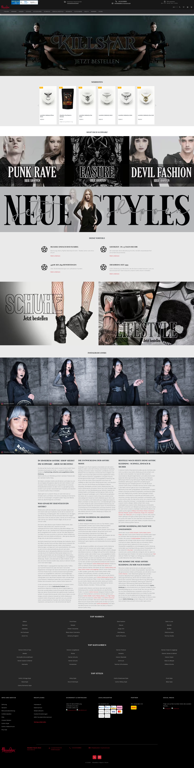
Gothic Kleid (142, 532)
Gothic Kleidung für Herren (105, 577)
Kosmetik (25, 664)
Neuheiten (97, 82)
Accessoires (72, 664)
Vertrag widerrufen (40, 722)
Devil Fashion (121, 621)
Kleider (25, 653)
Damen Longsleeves (73, 650)
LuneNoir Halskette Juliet (125, 115)
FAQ (3, 717)
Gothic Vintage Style (25, 678)
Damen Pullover (121, 650)
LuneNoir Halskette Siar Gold (146, 115)
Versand (4, 707)
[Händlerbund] (81, 710)
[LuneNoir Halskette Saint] (106, 99)
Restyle (126, 512)
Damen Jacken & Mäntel (169, 653)
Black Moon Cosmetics (73, 632)
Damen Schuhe (73, 657)
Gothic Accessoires (102, 603)
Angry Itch (144, 512)
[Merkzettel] (183, 7)
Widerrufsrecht (39, 711)
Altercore (129, 514)
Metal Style (24, 682)
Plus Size (130, 550)
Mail (154, 554)
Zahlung (4, 704)
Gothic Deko (97, 598)
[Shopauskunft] (71, 710)
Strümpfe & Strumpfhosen (25, 657)
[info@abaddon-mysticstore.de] (99, 757)
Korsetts (121, 653)
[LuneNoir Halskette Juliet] (126, 99)
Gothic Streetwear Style (121, 678)
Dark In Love (169, 621)
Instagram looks (97, 353)
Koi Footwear (25, 632)
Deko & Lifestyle (169, 660)
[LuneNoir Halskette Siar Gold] (146, 99)
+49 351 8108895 (122, 1)
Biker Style (169, 682)
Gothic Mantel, (123, 574)
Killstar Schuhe (169, 664)
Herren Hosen (169, 657)
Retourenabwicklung (8, 711)
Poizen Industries (73, 628)
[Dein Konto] (187, 7)
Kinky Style (73, 678)
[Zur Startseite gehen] (8, 7)
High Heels (111, 596)
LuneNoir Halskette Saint (105, 115)
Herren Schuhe (73, 660)
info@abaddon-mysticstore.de (122, 3)
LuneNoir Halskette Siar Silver (85, 115)
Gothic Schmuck (109, 598)
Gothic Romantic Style (25, 685)
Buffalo (169, 628)
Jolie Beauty (121, 632)
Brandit (169, 625)
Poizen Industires (149, 511)
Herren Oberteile (121, 657)
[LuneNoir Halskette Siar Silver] (87, 99)
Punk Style (169, 678)
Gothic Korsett (134, 532)
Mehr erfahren (55, 256)
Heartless (151, 512)
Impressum (37, 704)
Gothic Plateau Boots (98, 596)
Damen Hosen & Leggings (169, 650)
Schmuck (121, 660)
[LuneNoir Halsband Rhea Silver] (48, 99)
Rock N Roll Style (73, 682)
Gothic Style (5, 723)
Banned (121, 512)
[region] (97, 105)
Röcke (73, 653)
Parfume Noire (169, 632)
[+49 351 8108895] (94, 757)
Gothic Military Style (121, 682)
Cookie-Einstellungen (41, 714)
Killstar (134, 511)
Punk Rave (140, 511)
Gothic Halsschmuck (8, 726)
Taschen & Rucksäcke (121, 664)
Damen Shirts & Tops (24, 650)
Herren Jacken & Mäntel (25, 660)
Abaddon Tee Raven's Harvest (65, 115)
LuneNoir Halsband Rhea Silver (47, 115)
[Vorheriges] (38, 105)
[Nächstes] (156, 105)
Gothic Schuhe (93, 592)
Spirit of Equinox (121, 636)
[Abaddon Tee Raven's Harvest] (67, 99)
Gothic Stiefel (87, 596)
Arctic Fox (25, 636)
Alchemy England (73, 636)
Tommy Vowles (169, 636)
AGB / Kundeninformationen (43, 717)
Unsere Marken (6, 720)
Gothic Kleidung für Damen (101, 563)
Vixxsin (121, 514)
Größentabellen (136, 538)
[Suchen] (179, 7)
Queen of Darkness (134, 512)
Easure (121, 625)
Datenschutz (38, 707)
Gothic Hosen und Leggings (90, 569)
